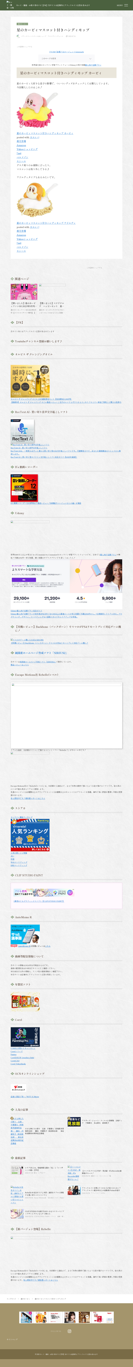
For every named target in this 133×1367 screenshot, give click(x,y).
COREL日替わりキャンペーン (23, 1048)
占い (12, 856)
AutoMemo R (24, 946)
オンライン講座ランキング (21, 817)
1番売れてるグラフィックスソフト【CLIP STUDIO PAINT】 (39, 901)
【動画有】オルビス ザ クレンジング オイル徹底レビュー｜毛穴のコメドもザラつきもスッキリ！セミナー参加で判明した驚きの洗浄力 (66, 402)
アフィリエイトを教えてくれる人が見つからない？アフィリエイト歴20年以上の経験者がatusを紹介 (101, 1189)
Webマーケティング (19, 862)
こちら (48, 946)
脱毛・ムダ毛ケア (39, 1173)
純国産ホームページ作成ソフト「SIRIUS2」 (38, 661)
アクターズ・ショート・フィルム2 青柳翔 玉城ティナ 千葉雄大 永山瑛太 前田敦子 (102, 1121)
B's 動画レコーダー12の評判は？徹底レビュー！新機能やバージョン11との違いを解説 (46, 503)
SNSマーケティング (19, 865)
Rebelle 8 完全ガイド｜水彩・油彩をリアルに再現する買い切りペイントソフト (44, 1193)
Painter (13, 1054)
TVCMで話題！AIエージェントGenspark (66, 51)
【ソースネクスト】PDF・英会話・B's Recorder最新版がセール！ (102, 1172)
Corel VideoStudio (18, 1063)
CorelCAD (15, 1060)
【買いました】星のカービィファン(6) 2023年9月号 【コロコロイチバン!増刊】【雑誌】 (23, 307)
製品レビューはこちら (20, 664)
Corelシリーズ (17, 1051)
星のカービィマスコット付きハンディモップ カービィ (45, 133)
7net (19, 153)
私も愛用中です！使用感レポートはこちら (28, 798)
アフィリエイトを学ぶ (98, 1193)
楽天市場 (21, 141)
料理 (12, 859)
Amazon (21, 145)
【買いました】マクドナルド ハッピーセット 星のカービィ (51, 306)
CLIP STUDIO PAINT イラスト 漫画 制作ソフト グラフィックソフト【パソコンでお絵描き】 (49, 1216)
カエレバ (34, 137)
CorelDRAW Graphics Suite (22, 1057)
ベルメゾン (22, 157)
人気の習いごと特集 (19, 853)
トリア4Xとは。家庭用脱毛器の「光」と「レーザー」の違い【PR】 (44, 1168)
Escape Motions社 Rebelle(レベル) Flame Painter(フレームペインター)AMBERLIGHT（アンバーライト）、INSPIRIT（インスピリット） (49, 1197)
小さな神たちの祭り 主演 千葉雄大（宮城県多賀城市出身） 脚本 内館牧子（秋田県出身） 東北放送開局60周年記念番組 (44, 1131)
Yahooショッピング (27, 149)
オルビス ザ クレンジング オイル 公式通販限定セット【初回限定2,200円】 (41, 399)
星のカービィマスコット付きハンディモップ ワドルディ (46, 223)
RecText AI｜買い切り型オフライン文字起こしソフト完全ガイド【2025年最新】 (44, 457)
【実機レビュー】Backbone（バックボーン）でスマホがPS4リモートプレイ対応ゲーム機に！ (49, 643)
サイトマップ (12, 1339)
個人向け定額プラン (93, 65)
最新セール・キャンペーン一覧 (101, 1176)
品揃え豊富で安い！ (25, 1096)
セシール (21, 161)
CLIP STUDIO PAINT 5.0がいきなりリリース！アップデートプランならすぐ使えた (44, 1212)
